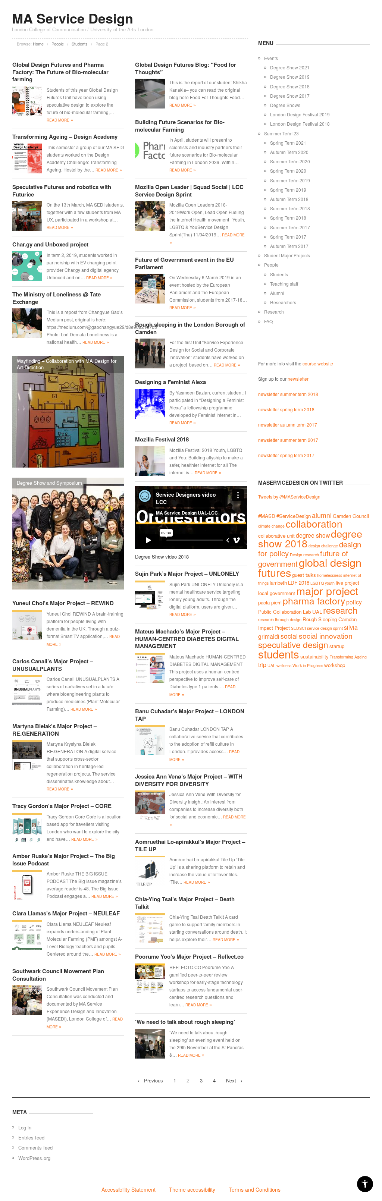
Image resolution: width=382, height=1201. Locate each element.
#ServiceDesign (293, 515)
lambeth (278, 582)
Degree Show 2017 (290, 95)
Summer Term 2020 (290, 161)
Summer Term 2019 (290, 180)
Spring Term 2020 (288, 170)
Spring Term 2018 (288, 217)
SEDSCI (298, 628)
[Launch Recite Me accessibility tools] (365, 1184)
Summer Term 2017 (290, 227)
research (340, 610)
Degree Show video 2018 (162, 556)
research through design (279, 619)
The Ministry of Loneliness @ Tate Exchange (56, 298)
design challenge (323, 545)
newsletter (298, 378)
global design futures (309, 567)
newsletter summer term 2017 (288, 440)
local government (276, 593)
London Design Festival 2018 (300, 123)
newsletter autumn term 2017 (287, 424)
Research (274, 311)
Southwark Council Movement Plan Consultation (58, 975)
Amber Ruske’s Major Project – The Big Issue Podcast (63, 859)
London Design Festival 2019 (300, 114)
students (278, 653)
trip (262, 664)
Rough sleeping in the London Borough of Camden (190, 328)
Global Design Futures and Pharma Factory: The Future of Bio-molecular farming (60, 71)
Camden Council (351, 515)
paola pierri (270, 602)
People (57, 44)
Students (80, 44)
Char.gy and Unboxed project (50, 244)
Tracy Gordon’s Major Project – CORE (62, 806)
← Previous (150, 1080)
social (289, 636)
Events (271, 58)
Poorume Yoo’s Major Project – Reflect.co (189, 956)
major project (327, 590)
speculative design (293, 644)
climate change (271, 526)
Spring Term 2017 (288, 236)
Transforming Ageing (348, 657)
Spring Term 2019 (288, 189)
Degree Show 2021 (290, 67)
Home (38, 44)
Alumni (277, 293)
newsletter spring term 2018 (286, 409)
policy (354, 602)
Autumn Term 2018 (289, 199)
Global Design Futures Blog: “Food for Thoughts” (185, 68)
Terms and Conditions (255, 1189)
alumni (322, 515)
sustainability (314, 656)
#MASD (266, 515)
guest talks (304, 574)
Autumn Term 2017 (289, 246)
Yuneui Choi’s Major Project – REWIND (63, 603)
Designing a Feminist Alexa (170, 382)
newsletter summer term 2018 (288, 394)
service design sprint (325, 628)
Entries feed (31, 1137)
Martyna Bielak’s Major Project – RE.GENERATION (54, 730)
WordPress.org (34, 1157)
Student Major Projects (287, 255)
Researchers (283, 302)
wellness (283, 665)
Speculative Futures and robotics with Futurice (61, 190)
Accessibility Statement (128, 1189)
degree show (313, 535)
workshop (334, 665)
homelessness (329, 575)
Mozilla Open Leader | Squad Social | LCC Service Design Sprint (189, 190)
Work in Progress (307, 665)
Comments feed (35, 1147)
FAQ (268, 321)
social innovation (326, 636)
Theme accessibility (192, 1189)
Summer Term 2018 (290, 208)
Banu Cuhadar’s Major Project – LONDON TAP (189, 715)
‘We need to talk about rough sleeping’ (185, 1022)
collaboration (314, 523)
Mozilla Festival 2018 (162, 439)
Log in (24, 1127)
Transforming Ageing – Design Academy (65, 136)
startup (336, 646)
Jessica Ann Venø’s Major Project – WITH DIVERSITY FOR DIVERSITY (188, 780)
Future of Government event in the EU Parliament (184, 263)
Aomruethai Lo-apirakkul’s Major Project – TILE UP (190, 845)
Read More (60, 120)
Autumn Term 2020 (289, 152)
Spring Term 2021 (288, 142)
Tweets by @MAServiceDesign (289, 496)
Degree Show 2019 (290, 76)
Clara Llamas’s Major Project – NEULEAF (66, 913)
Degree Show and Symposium (49, 482)
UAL (271, 665)
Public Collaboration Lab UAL (290, 611)
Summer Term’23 (281, 133)
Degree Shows (285, 105)
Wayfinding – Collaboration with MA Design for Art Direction (66, 364)
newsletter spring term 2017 (286, 455)
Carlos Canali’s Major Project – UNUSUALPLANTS (52, 665)
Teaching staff (284, 283)
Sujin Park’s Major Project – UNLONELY (187, 573)
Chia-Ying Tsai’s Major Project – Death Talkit (185, 903)
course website (318, 363)
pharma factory (314, 600)
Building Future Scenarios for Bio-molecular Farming (180, 125)
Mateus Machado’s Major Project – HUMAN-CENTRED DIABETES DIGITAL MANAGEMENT (187, 638)
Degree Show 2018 (290, 86)
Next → (234, 1080)
